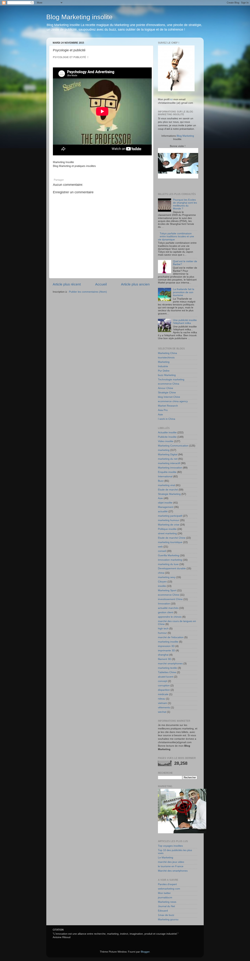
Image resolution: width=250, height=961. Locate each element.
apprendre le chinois (170, 616)
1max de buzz (166, 915)
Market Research (168, 405)
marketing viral (166, 485)
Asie (160, 414)
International (165, 476)
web (160, 546)
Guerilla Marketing (168, 555)
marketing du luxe (168, 564)
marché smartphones (170, 663)
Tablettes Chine (167, 672)
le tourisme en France (170, 866)
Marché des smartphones (173, 870)
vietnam (162, 703)
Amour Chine (165, 388)
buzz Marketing (167, 375)
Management (165, 507)
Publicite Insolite (167, 437)
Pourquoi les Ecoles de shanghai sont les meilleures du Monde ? (185, 204)
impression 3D (166, 646)
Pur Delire (163, 370)
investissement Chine (170, 599)
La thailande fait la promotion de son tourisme (183, 292)
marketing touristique (170, 542)
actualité (163, 511)
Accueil (101, 284)
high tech (163, 628)
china (161, 572)
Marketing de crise (168, 524)
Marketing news (167, 902)
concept (162, 681)
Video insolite (165, 441)
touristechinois (166, 357)
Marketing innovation (170, 467)
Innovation (164, 603)
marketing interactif (169, 463)
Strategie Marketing (169, 494)
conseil (162, 551)
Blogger (145, 951)
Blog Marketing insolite (79, 17)
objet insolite (165, 502)
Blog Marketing (185, 135)
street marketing (167, 533)
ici (171, 99)
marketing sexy (167, 577)
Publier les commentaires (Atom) (88, 291)
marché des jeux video (171, 862)
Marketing (163, 362)
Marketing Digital (167, 454)
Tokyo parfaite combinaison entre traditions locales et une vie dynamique (176, 236)
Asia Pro (163, 410)
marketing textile (167, 668)
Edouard (163, 910)
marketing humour (168, 520)
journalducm (165, 897)
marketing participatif (170, 515)
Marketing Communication (173, 445)
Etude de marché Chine (171, 537)
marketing (163, 450)
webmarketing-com (169, 888)
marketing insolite (168, 641)
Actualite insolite (167, 432)
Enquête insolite (167, 472)
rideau (161, 698)
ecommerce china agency (173, 401)
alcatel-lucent (165, 676)
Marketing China (167, 353)
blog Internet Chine (169, 397)
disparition (164, 690)
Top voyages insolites (170, 845)
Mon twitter (164, 893)
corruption (164, 685)
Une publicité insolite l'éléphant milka (185, 321)
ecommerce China (168, 383)
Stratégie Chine (167, 392)
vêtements (164, 707)
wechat (162, 712)
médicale (163, 694)
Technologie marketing (171, 379)
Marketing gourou (168, 919)
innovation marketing (170, 559)
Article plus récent (67, 284)
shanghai (163, 654)
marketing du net (168, 459)
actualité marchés (168, 608)
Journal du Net (166, 906)
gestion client (165, 612)
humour (162, 633)
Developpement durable (172, 568)
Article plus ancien (135, 284)
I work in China (166, 419)
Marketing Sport (167, 590)
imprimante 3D (166, 650)
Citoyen (162, 581)
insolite (162, 586)
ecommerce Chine (168, 594)
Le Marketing (165, 857)
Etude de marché (168, 489)
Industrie (163, 366)
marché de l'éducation (171, 637)
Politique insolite (167, 529)
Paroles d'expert (167, 884)
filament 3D (164, 659)
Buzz (161, 480)
